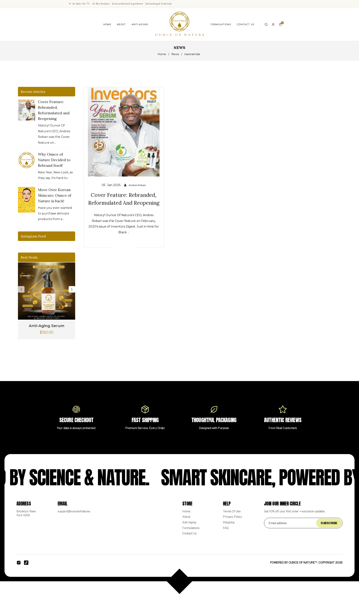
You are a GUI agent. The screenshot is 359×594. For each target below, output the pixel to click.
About (121, 24)
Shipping (228, 522)
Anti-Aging (140, 24)
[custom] (18, 562)
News (175, 54)
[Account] (273, 24)
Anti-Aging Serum (46, 326)
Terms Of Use (231, 511)
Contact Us (245, 24)
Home (107, 24)
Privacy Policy (232, 517)
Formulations (221, 24)
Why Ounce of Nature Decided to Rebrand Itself (54, 160)
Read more (123, 247)
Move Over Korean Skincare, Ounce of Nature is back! (54, 195)
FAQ (226, 528)
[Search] (266, 24)
